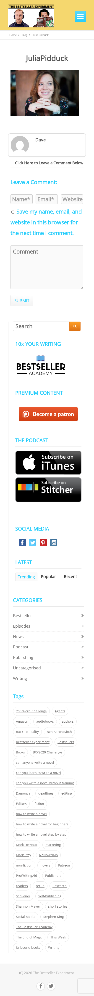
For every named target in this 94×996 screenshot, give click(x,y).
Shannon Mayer (28, 906)
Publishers (53, 876)
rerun (40, 886)
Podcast (20, 647)
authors (68, 721)
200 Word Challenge (31, 711)
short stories (57, 906)
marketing (53, 845)
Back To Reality (27, 732)
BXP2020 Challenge (47, 752)
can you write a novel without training (45, 783)
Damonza (23, 793)
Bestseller (22, 615)
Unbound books (28, 948)
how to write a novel (31, 814)
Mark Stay (23, 855)
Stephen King (53, 917)
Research (59, 886)
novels (45, 865)
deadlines (45, 793)
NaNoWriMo (48, 855)
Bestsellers (65, 742)
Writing (20, 678)
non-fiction (24, 865)
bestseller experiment (33, 742)
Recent (70, 576)
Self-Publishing (49, 896)
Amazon (22, 721)
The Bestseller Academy (34, 927)
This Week (58, 937)
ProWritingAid (26, 876)
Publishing (23, 657)
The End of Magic (29, 937)
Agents (60, 711)
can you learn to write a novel (38, 773)
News (18, 636)
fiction (39, 804)
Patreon (64, 865)
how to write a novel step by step (41, 834)
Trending (26, 576)
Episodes (21, 626)
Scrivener (23, 896)
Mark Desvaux (26, 845)
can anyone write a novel (35, 763)
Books (20, 752)
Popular (48, 576)
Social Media (25, 917)
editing (66, 793)
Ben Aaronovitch (59, 732)
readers (22, 886)
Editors (21, 804)
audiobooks (45, 721)
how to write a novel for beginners (42, 824)
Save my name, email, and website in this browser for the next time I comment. (46, 222)
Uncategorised (27, 668)
